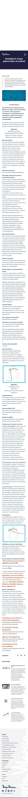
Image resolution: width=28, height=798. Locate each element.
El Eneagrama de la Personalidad (9, 645)
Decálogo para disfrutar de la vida (18, 666)
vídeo (9, 568)
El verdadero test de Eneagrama (10, 628)
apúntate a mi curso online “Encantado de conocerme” (13, 576)
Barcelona (13, 582)
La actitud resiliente (15, 713)
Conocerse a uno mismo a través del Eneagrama (12, 619)
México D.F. (11, 586)
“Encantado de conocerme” (13, 561)
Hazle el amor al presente (17, 698)
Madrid (20, 582)
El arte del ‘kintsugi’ (15, 684)
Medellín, (13, 584)
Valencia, (6, 584)
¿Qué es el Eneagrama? (11, 637)
